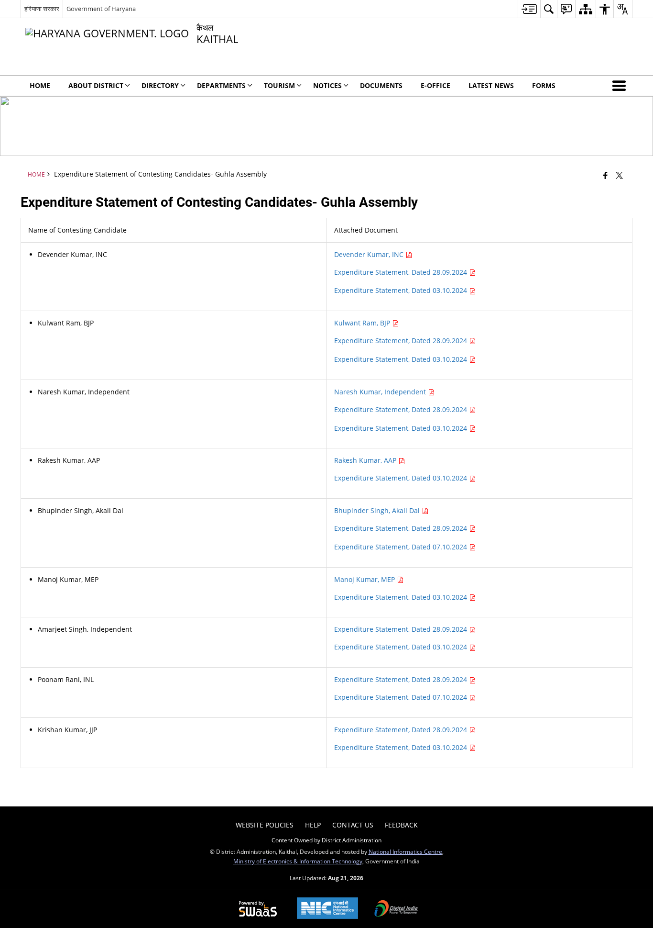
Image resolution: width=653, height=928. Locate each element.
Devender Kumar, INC (369, 254)
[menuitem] (529, 9)
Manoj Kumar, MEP (365, 579)
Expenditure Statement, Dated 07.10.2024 (401, 546)
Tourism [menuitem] (279, 85)
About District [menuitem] (95, 85)
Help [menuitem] (313, 824)
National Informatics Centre (405, 851)
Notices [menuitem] (327, 85)
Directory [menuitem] (160, 85)
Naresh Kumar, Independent (381, 391)
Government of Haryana (101, 8)
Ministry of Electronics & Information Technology (297, 861)
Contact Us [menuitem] (352, 824)
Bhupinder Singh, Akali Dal (378, 510)
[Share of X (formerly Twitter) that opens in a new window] (619, 175)
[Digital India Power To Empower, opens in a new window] (396, 909)
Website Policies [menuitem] (265, 824)
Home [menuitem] (40, 85)
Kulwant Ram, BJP (363, 322)
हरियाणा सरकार (41, 8)
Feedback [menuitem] (401, 824)
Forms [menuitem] (543, 85)
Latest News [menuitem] (491, 85)
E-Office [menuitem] (435, 85)
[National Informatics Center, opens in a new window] (327, 909)
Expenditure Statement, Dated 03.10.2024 (401, 290)
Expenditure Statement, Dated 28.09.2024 (401, 272)
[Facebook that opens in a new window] (605, 175)
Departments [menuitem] (221, 85)
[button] (620, 86)
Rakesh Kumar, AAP (366, 460)
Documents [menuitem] (381, 85)
